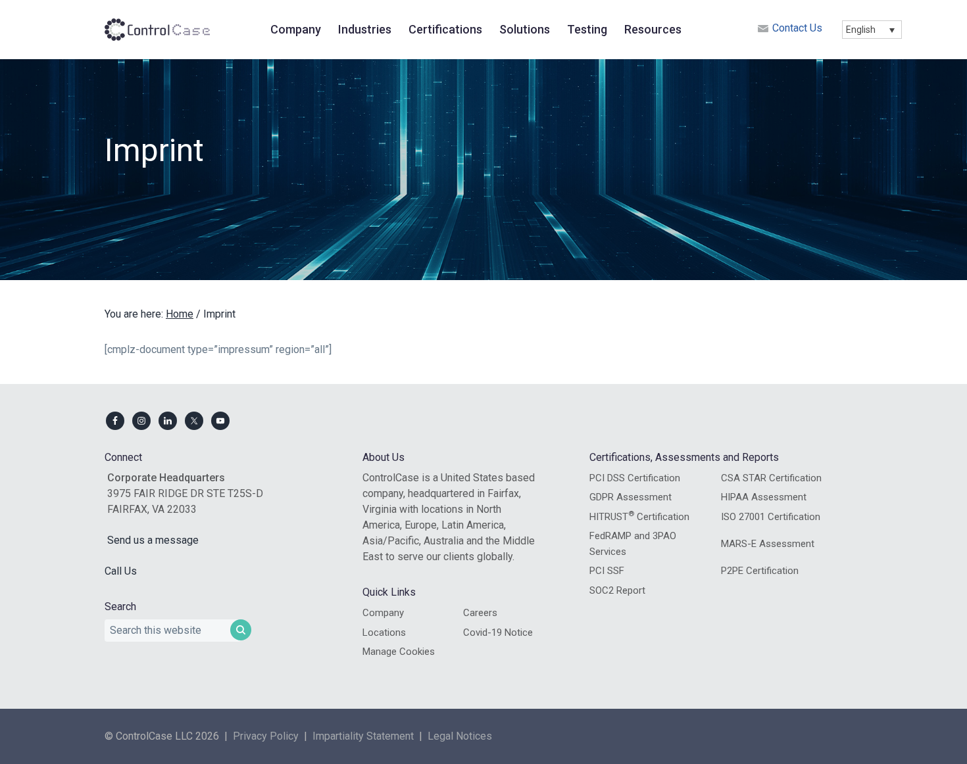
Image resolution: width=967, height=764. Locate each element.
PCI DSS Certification (634, 478)
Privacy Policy (266, 736)
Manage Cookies (398, 651)
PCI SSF (606, 571)
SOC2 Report (617, 590)
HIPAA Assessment (763, 497)
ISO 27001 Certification (770, 517)
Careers (480, 613)
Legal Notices (460, 736)
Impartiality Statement (363, 736)
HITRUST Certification (639, 516)
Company (383, 613)
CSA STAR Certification (771, 478)
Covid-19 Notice (498, 632)
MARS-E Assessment (767, 544)
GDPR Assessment (630, 497)
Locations (384, 632)
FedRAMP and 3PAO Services (632, 544)
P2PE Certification (760, 571)
